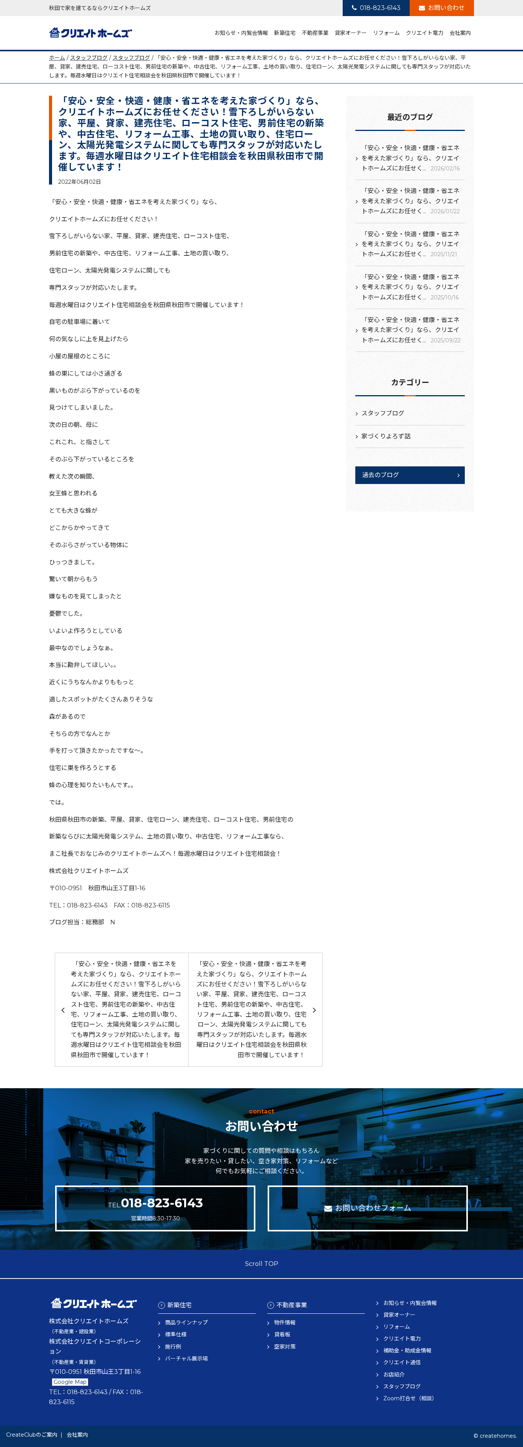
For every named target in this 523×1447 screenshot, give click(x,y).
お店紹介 (394, 1374)
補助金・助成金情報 (407, 1350)
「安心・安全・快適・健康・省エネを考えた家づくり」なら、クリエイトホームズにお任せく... (410, 158)
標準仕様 (175, 1334)
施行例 (173, 1346)
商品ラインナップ (186, 1322)
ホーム (57, 57)
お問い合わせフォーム (373, 1208)
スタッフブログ (89, 57)
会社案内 (460, 32)
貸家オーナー (351, 32)
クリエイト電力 (424, 32)
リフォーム (386, 32)
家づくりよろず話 (385, 436)
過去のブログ (380, 475)
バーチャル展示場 (186, 1358)
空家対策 (285, 1346)
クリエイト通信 (402, 1362)
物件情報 (285, 1322)
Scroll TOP (261, 1263)
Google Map (70, 1381)
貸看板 (282, 1334)
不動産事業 (315, 32)
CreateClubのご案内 (31, 1434)
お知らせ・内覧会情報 (241, 32)
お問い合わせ (446, 7)
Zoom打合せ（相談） (410, 1398)
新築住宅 (285, 32)
